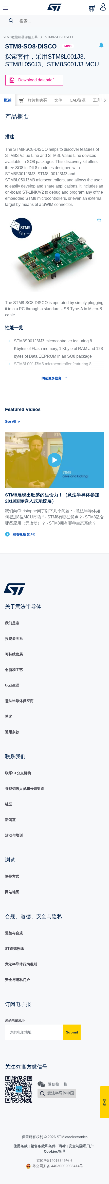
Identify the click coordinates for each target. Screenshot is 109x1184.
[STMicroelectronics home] (54, 7)
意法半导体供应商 (19, 701)
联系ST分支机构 (18, 773)
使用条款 (21, 1146)
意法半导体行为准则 (21, 964)
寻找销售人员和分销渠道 (24, 789)
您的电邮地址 (15, 1021)
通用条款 (12, 732)
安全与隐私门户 (17, 980)
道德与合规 (14, 933)
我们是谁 (12, 623)
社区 (8, 804)
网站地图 (12, 892)
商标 (62, 1146)
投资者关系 (14, 639)
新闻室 (10, 820)
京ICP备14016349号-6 (54, 1160)
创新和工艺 (14, 670)
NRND (67, 46)
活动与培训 (14, 835)
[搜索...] (11, 20)
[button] (6, 7)
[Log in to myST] (103, 7)
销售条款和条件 (43, 1146)
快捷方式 (12, 876)
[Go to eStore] (92, 8)
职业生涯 (12, 685)
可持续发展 (14, 654)
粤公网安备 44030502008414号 (57, 1166)
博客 (8, 716)
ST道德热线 (14, 948)
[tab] (7, 100)
